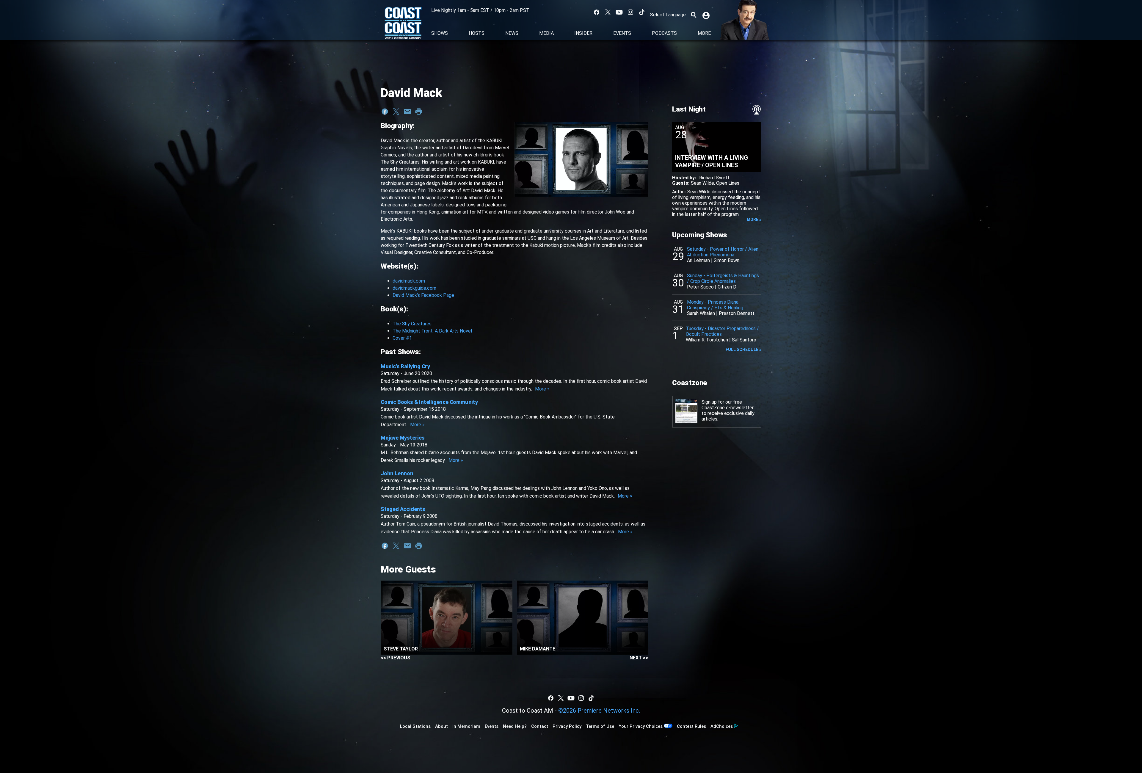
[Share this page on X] (396, 111)
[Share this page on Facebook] (385, 111)
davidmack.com (409, 281)
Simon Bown (726, 260)
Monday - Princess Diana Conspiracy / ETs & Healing (715, 305)
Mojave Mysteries (403, 438)
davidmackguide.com (414, 288)
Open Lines (727, 183)
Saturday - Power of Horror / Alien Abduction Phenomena (722, 252)
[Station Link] (403, 23)
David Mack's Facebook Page (423, 295)
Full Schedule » (743, 349)
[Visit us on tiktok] (641, 12)
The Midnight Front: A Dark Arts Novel (432, 331)
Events (622, 33)
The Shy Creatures (412, 324)
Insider (583, 33)
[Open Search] (693, 15)
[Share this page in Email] (407, 111)
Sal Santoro (744, 340)
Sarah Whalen (701, 313)
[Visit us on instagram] (630, 12)
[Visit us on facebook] (596, 12)
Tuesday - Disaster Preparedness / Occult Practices (722, 331)
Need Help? (515, 726)
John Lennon (397, 473)
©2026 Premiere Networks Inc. (599, 710)
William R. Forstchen (707, 340)
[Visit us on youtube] (619, 12)
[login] (706, 15)
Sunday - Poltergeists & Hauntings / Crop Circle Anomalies (723, 278)
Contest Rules (691, 726)
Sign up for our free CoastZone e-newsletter (728, 404)
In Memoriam (466, 726)
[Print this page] (419, 111)
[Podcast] (756, 110)
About (441, 726)
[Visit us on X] (607, 12)
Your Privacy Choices (641, 726)
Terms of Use (600, 726)
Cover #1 (402, 338)
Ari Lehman (698, 260)
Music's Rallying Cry (405, 366)
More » (542, 389)
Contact (539, 726)
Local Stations (415, 726)
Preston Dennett (736, 313)
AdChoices (721, 726)
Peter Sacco (700, 287)
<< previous (395, 658)
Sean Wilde (702, 183)
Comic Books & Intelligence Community (429, 402)
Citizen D (727, 287)
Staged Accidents (403, 509)
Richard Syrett (714, 178)
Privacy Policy (567, 726)
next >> (639, 658)
